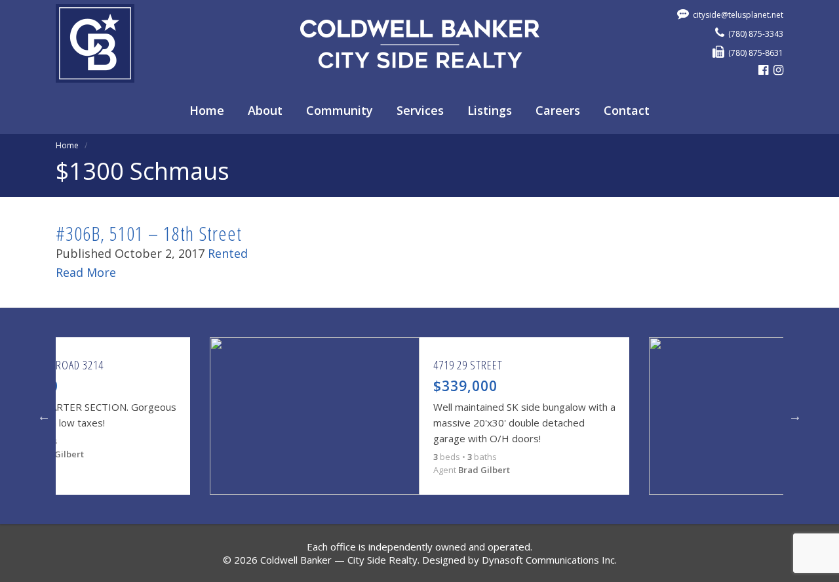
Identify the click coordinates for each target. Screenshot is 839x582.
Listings (489, 110)
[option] (419, 416)
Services (420, 110)
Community (339, 110)
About (265, 110)
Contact (627, 110)
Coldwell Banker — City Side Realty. (340, 559)
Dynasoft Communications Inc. (549, 559)
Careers (558, 110)
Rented (228, 253)
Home (206, 110)
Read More (86, 272)
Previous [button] (43, 416)
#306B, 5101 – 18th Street (149, 233)
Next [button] (795, 416)
